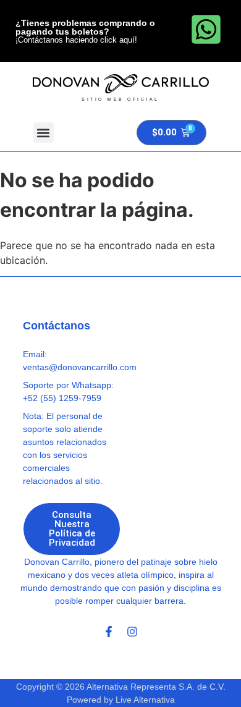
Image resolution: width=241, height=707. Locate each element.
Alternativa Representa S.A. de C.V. (156, 687)
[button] (43, 132)
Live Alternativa (145, 700)
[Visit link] (120, 88)
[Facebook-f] (108, 631)
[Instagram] (132, 631)
